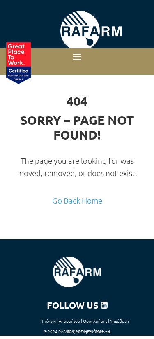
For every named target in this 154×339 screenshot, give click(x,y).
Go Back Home (77, 200)
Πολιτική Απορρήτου (61, 321)
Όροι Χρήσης (95, 321)
